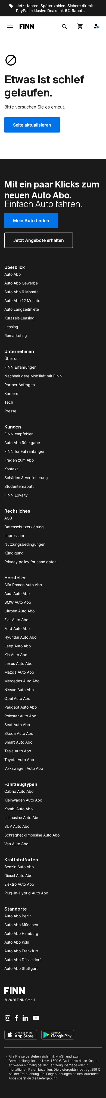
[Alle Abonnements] (96, 26)
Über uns (12, 358)
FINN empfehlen (18, 433)
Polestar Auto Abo (20, 716)
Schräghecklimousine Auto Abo (32, 835)
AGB (8, 518)
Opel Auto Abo (17, 698)
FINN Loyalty (16, 495)
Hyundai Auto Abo (20, 637)
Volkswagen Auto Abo (23, 768)
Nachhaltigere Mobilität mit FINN (33, 376)
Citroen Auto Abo (19, 611)
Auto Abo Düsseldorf (22, 959)
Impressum (14, 535)
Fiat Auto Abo (16, 619)
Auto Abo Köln (16, 942)
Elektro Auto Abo (19, 884)
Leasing (11, 326)
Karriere (11, 393)
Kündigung (14, 553)
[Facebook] (16, 1017)
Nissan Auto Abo (19, 689)
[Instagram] (7, 1017)
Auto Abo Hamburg (21, 933)
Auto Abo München (21, 924)
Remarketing (15, 335)
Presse (10, 411)
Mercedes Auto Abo (21, 681)
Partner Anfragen (19, 384)
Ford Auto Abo (17, 628)
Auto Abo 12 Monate (22, 300)
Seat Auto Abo (17, 724)
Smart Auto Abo (18, 742)
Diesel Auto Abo (18, 875)
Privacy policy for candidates (30, 561)
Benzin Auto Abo (19, 866)
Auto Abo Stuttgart (21, 968)
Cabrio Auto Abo (18, 791)
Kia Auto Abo (15, 654)
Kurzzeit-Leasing (19, 318)
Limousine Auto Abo (21, 817)
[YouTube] (36, 1017)
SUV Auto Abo (16, 826)
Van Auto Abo (16, 843)
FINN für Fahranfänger (24, 451)
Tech (8, 402)
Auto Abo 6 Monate (21, 291)
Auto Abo (12, 274)
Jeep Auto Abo (17, 646)
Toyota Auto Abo (19, 759)
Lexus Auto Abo (18, 663)
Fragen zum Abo (19, 460)
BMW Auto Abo (17, 602)
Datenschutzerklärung (24, 526)
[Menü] (9, 26)
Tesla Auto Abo (17, 750)
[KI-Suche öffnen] (64, 26)
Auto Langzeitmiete (21, 309)
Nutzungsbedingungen (24, 544)
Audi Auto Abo (17, 593)
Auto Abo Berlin (18, 916)
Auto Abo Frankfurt (21, 951)
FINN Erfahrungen (20, 367)
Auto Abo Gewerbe (21, 283)
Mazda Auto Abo (19, 672)
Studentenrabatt (19, 486)
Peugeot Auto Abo (20, 707)
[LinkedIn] (25, 1017)
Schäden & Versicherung (26, 477)
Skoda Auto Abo (18, 733)
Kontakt (11, 468)
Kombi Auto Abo (18, 808)
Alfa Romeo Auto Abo (23, 584)
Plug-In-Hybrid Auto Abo (26, 893)
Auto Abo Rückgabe (22, 442)
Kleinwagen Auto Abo (23, 800)
